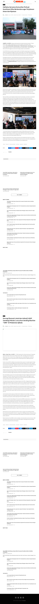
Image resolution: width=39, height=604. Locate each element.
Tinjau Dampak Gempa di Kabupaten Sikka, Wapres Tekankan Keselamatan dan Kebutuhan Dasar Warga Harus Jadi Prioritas (21, 234)
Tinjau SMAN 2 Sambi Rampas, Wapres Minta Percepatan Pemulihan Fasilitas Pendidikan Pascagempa (10, 173)
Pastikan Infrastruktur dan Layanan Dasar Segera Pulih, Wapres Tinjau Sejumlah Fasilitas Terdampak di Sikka (20, 229)
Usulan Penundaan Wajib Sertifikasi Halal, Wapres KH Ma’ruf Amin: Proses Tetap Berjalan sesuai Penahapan (21, 304)
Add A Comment (19, 194)
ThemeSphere (24, 600)
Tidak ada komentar (24, 326)
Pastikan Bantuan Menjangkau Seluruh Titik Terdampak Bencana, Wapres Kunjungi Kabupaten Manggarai (27, 173)
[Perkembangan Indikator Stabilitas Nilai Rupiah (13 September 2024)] (4, 309)
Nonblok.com (4, 3)
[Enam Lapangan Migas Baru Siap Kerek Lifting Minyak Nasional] (4, 295)
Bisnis (4, 4)
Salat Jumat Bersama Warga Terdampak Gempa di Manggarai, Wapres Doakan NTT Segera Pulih (11, 189)
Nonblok (4, 273)
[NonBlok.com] (19, 1)
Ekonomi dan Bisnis (12, 144)
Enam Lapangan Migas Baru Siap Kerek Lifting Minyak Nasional (16, 294)
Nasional (21, 144)
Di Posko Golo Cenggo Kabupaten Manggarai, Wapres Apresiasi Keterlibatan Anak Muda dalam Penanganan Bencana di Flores (21, 216)
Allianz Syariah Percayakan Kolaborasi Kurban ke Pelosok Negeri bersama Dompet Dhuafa (20, 299)
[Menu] (4, 1)
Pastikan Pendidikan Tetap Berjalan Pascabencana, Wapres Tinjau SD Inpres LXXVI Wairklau (21, 237)
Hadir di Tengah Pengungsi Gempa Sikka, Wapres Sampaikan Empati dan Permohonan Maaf (21, 224)
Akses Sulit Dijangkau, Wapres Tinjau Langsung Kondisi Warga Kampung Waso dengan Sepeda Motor (21, 220)
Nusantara (25, 144)
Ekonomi (7, 144)
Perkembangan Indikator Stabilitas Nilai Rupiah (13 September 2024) (17, 307)
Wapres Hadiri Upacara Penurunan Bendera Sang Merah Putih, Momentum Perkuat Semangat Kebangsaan (21, 243)
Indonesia (17, 144)
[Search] (35, 1)
